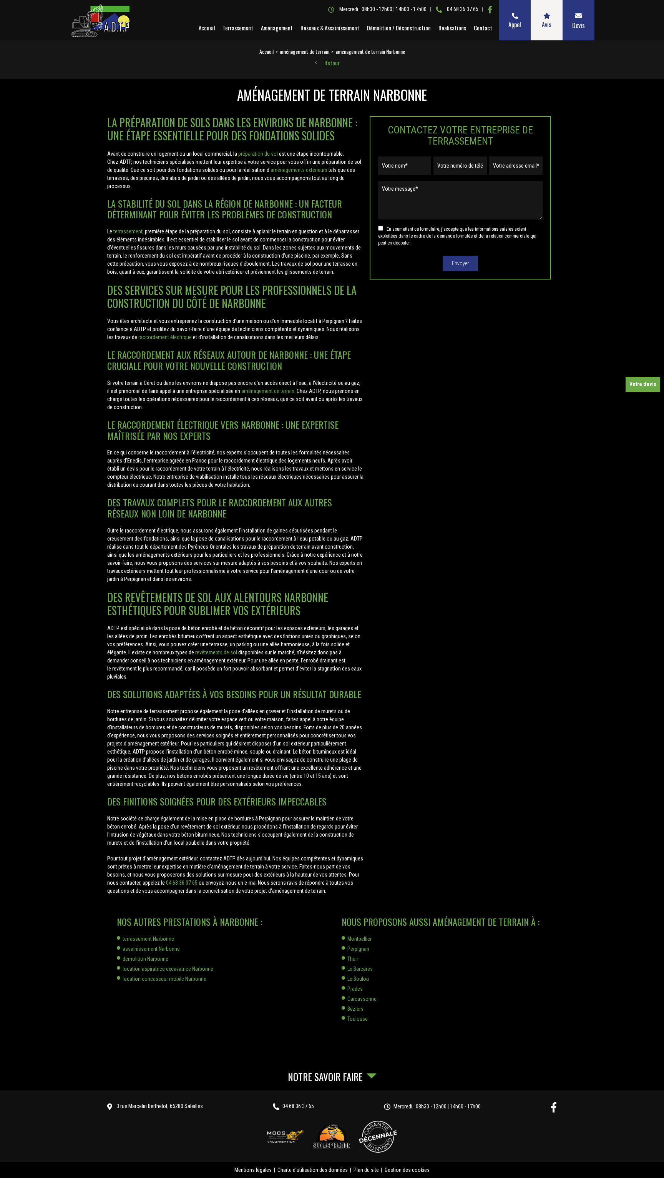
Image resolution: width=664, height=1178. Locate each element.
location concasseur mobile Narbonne (164, 979)
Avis (546, 24)
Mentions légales (253, 1170)
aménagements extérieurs (299, 170)
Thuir (352, 959)
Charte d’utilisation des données (312, 1170)
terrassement (128, 231)
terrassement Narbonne (148, 939)
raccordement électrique (165, 337)
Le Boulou (358, 979)
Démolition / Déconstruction (399, 27)
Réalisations (452, 27)
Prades (355, 989)
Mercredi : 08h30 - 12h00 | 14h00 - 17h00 (437, 1106)
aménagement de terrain (267, 391)
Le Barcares (360, 969)
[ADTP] (100, 20)
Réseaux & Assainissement (329, 27)
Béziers (355, 1009)
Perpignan (358, 949)
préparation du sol (258, 154)
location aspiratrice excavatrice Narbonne (168, 969)
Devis (578, 25)
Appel (514, 24)
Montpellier (359, 939)
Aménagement (277, 27)
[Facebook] (490, 9)
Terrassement (237, 27)
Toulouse (357, 1019)
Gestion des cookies (407, 1170)
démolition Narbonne (145, 959)
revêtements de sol (216, 652)
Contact (483, 27)
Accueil (207, 27)
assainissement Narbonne (151, 949)
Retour (332, 63)
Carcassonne (362, 999)
